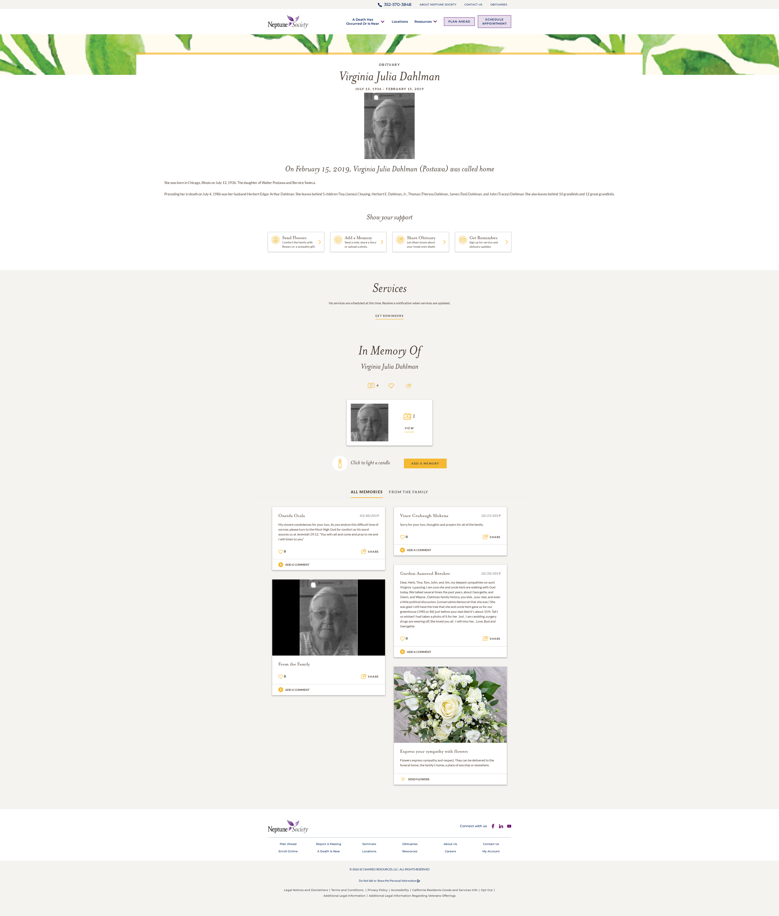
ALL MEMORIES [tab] (367, 492)
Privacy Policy (378, 890)
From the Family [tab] (408, 492)
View (409, 428)
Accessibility (400, 890)
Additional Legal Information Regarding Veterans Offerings (412, 896)
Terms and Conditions (347, 890)
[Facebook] (493, 826)
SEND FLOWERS (418, 779)
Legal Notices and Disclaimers (306, 890)
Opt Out (487, 890)
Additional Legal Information (344, 896)
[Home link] (288, 21)
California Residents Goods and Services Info (445, 890)
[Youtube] (509, 826)
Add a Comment (297, 564)
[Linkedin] (501, 826)
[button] (362, 21)
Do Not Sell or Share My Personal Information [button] (388, 880)
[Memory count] (371, 385)
